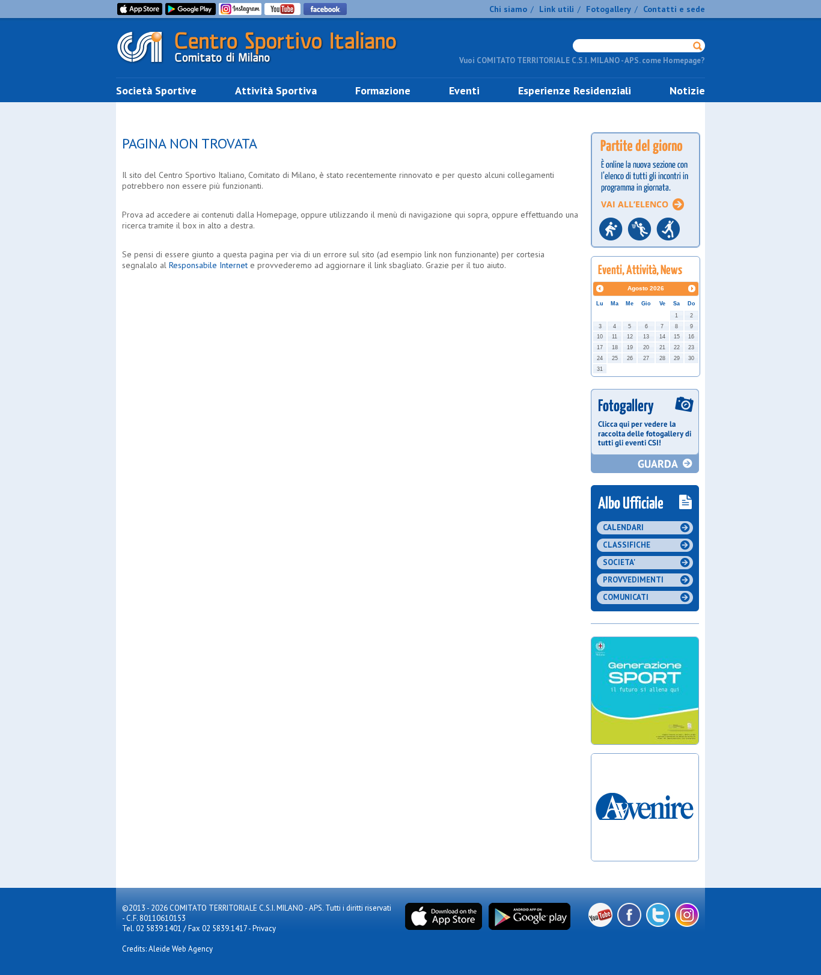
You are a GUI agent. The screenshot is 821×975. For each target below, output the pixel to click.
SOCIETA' (619, 562)
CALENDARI (623, 527)
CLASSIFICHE (626, 545)
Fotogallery (608, 9)
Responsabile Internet (208, 265)
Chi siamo (508, 9)
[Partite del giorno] (645, 251)
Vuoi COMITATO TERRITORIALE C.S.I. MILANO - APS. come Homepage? (582, 60)
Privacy (264, 928)
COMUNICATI (626, 597)
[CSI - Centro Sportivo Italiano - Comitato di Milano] (266, 65)
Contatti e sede (674, 9)
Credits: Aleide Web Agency (167, 949)
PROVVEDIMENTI (633, 580)
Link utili (556, 9)
